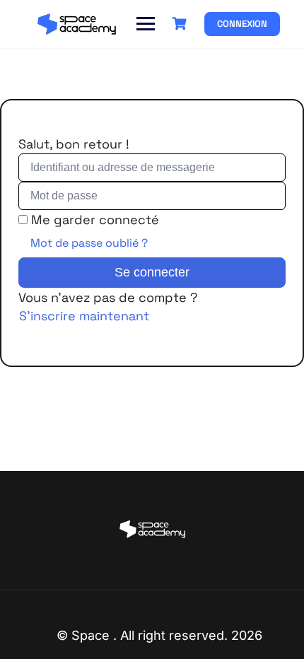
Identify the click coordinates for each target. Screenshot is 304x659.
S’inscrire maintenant (84, 316)
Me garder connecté (95, 219)
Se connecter (152, 272)
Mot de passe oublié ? (89, 242)
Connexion (242, 24)
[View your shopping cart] (181, 23)
